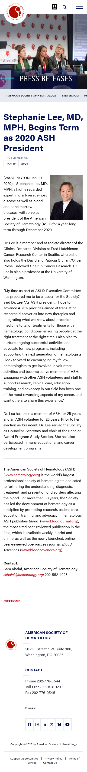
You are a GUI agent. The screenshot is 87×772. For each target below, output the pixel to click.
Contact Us (50, 762)
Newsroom (70, 95)
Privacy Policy (53, 758)
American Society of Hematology (31, 95)
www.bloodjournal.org (59, 521)
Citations (11, 601)
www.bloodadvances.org (41, 549)
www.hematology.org (22, 474)
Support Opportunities (24, 758)
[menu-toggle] (79, 7)
